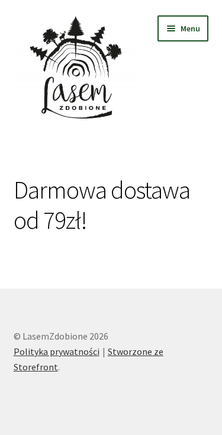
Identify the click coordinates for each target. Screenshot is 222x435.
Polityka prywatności (56, 351)
